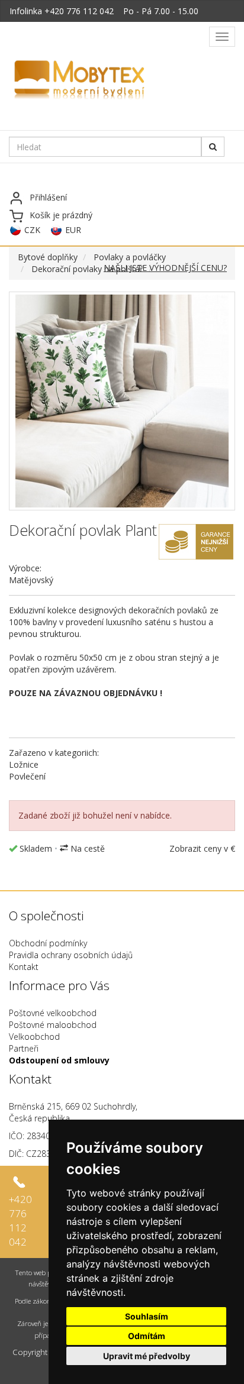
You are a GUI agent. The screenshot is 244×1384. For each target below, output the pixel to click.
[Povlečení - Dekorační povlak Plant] (122, 401)
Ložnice (23, 764)
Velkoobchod (34, 1036)
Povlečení (27, 776)
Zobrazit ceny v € (202, 848)
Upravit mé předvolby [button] (146, 1356)
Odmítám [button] (146, 1336)
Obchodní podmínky (48, 943)
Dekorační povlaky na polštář (87, 268)
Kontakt (23, 966)
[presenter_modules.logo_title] (108, 81)
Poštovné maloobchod (53, 1024)
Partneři (23, 1048)
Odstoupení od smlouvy (59, 1060)
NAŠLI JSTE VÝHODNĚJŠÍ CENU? (165, 267)
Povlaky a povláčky (130, 257)
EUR (73, 229)
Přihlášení (48, 197)
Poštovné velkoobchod (53, 1012)
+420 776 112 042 (79, 11)
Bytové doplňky (48, 257)
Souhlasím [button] (146, 1316)
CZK (32, 229)
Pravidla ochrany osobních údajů (71, 955)
